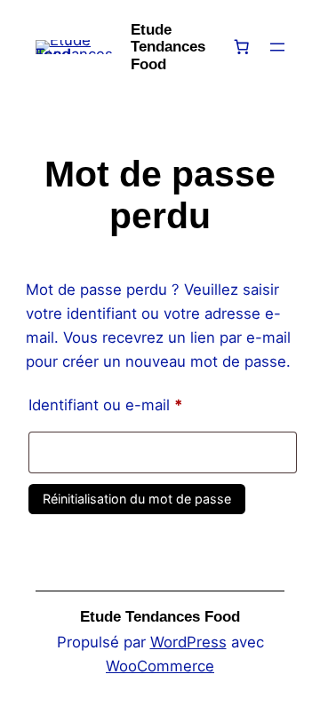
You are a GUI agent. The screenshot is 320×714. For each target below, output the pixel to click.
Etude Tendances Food (168, 47)
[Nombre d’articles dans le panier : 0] (241, 47)
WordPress (188, 642)
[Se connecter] (310, 47)
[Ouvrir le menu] (277, 47)
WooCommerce (160, 666)
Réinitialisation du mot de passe (137, 498)
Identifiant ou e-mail (143, 404)
